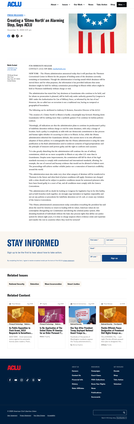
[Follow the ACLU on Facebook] (9, 379)
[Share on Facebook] (8, 37)
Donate (116, 371)
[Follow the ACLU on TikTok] (27, 379)
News (90, 4)
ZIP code (93, 257)
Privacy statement (25, 415)
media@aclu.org (12, 68)
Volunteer (117, 384)
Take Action (102, 4)
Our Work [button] (78, 4)
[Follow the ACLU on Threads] (33, 379)
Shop (113, 4)
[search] (124, 412)
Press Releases (15, 15)
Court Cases (96, 375)
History (75, 384)
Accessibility (51, 415)
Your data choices (39, 415)
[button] (17, 36)
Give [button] (120, 4)
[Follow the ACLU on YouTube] (15, 379)
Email (92, 248)
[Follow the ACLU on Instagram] (21, 379)
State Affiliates (78, 388)
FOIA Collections (98, 380)
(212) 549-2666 (11, 70)
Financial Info (77, 380)
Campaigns (95, 371)
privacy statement (68, 260)
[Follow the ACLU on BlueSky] (39, 379)
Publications (96, 392)
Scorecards (95, 397)
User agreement (12, 415)
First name (93, 240)
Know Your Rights (98, 384)
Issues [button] (65, 4)
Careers (75, 371)
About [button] (54, 4)
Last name (109, 240)
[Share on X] (13, 37)
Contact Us (76, 375)
